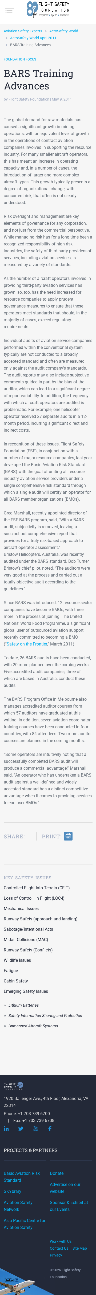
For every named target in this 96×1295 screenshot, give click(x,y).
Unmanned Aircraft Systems (33, 1026)
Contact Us (59, 1248)
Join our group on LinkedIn (12, 1280)
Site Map (80, 1248)
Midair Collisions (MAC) (26, 939)
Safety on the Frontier (27, 644)
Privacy (56, 1255)
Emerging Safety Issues (26, 991)
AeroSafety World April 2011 (33, 38)
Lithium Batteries (24, 1005)
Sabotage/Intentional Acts (28, 929)
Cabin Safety (16, 981)
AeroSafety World (63, 31)
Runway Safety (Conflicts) (28, 949)
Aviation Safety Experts (23, 31)
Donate (56, 1173)
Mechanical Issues (21, 908)
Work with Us (60, 1241)
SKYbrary (12, 1191)
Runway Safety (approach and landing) (41, 918)
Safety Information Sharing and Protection (45, 1015)
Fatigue (11, 970)
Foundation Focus (20, 59)
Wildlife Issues (17, 960)
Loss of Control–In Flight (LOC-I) (34, 898)
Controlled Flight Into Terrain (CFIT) (37, 887)
